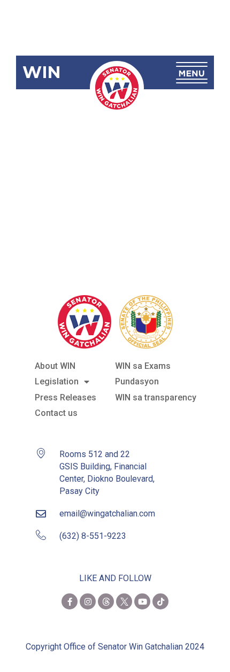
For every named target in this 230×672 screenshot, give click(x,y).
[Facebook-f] (70, 601)
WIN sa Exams (143, 366)
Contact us (56, 413)
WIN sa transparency (155, 397)
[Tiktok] (160, 601)
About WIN (55, 366)
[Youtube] (142, 601)
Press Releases (65, 397)
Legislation (57, 381)
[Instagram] (88, 601)
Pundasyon (137, 381)
